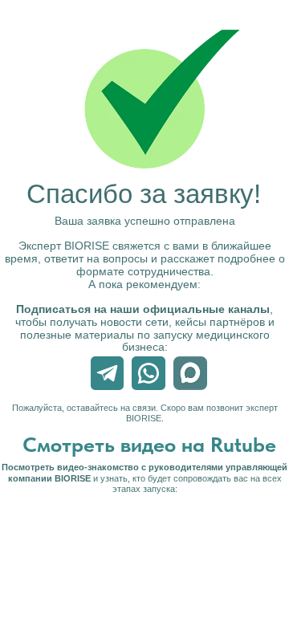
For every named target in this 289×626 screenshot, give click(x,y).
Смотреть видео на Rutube (149, 444)
